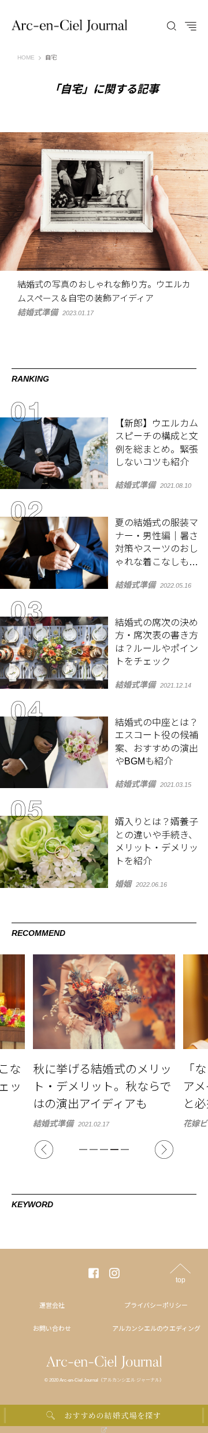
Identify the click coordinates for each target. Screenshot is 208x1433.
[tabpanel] (104, 1041)
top (180, 1279)
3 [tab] (104, 1149)
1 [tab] (83, 1149)
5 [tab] (125, 1149)
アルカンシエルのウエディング (156, 1328)
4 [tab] (114, 1149)
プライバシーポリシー (156, 1305)
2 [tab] (94, 1149)
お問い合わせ (52, 1328)
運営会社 (52, 1305)
